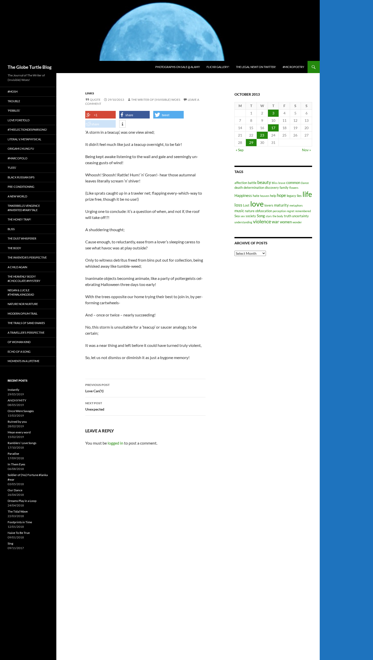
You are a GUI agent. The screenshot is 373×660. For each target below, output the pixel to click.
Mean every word (19, 432)
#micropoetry (293, 67)
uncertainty (300, 216)
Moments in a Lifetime (23, 361)
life (307, 194)
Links (89, 93)
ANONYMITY (17, 400)
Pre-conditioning (21, 186)
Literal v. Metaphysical (24, 139)
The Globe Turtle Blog (30, 67)
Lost (246, 205)
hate (256, 196)
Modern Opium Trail (23, 313)
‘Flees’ (12, 167)
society (251, 216)
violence (262, 221)
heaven (264, 195)
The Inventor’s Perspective (27, 257)
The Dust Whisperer (22, 238)
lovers (268, 205)
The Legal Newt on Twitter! (256, 67)
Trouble (14, 101)
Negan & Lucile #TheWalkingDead (21, 292)
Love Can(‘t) (97, 388)
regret (290, 211)
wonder (297, 222)
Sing (10, 543)
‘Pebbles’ (14, 110)
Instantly (13, 390)
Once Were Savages (21, 411)
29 (251, 142)
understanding (243, 222)
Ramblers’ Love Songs (22, 443)
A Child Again (17, 267)
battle (252, 183)
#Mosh (13, 91)
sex (243, 216)
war (275, 221)
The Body (14, 248)
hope (281, 195)
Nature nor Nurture (23, 304)
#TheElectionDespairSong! (27, 129)
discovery (272, 187)
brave (281, 182)
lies (299, 196)
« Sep (240, 150)
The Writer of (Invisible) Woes (155, 99)
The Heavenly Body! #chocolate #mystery (24, 278)
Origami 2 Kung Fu (21, 148)
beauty (264, 182)
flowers (293, 187)
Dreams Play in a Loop (22, 501)
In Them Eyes (16, 464)
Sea (237, 216)
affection (240, 183)
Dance (305, 182)
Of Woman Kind (19, 342)
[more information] (122, 124)
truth (287, 216)
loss (238, 205)
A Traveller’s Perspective (26, 332)
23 (262, 135)
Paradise (13, 453)
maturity (281, 205)
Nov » (306, 150)
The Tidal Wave (18, 511)
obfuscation (263, 211)
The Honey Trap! (19, 219)
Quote (95, 99)
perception (279, 211)
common (293, 182)
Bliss (275, 182)
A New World (17, 196)
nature (250, 211)
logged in (115, 443)
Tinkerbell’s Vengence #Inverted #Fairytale (24, 208)
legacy (291, 196)
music (239, 210)
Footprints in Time (20, 522)
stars (269, 216)
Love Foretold (18, 120)
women (286, 221)
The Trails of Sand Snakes (26, 323)
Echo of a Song (19, 351)
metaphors (296, 205)
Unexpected (94, 406)
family (284, 187)
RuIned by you (17, 422)
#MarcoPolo (17, 158)
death (238, 187)
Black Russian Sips (21, 177)
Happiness (243, 195)
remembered (303, 211)
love (257, 203)
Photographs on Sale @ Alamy (177, 67)
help (273, 196)
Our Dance (15, 490)
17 (273, 128)
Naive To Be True (19, 533)
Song (261, 215)
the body (278, 216)
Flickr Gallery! (218, 67)
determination (254, 187)
